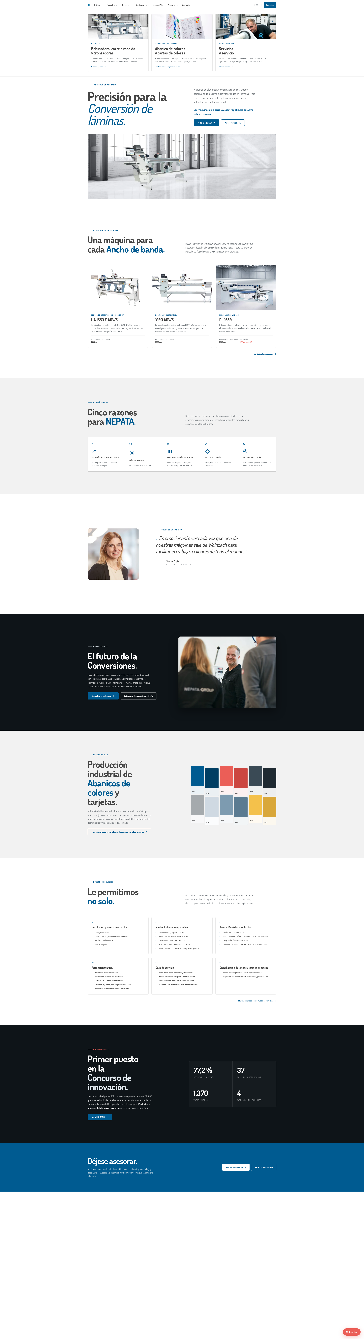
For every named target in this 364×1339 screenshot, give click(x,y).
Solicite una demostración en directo (138, 696)
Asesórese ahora (233, 122)
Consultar (270, 5)
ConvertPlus (158, 5)
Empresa (172, 5)
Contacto (186, 5)
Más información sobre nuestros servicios (255, 1000)
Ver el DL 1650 (98, 1117)
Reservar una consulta (264, 1167)
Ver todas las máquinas (263, 354)
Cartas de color (142, 5)
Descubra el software (101, 695)
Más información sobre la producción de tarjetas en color (118, 831)
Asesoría (126, 5)
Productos (110, 5)
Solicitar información (234, 1167)
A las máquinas (205, 122)
